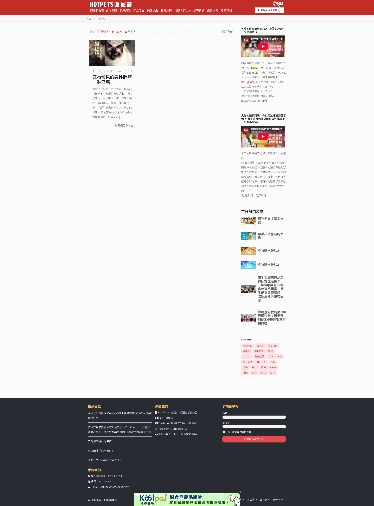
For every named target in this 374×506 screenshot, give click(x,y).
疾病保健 (125, 10)
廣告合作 (265, 499)
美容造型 (152, 10)
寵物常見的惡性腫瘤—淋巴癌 (112, 79)
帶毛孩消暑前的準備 (100, 441)
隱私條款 (252, 499)
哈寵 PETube (182, 10)
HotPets (100, 71)
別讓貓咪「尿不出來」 (101, 450)
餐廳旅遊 (166, 10)
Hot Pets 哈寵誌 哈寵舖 (184, 434)
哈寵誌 (169, 418)
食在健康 (111, 10)
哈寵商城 (226, 10)
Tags (116, 31)
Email (225, 422)
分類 (103, 31)
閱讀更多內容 (125, 125)
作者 (130, 31)
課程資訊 (198, 10)
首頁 (88, 19)
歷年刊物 (278, 499)
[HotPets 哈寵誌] (111, 3)
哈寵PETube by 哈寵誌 (184, 423)
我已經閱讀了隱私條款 (238, 432)
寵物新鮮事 (97, 10)
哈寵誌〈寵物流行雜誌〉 (185, 412)
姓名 (224, 413)
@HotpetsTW (179, 428)
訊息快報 (212, 10)
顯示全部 (227, 31)
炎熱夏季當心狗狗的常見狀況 (105, 460)
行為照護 (138, 10)
